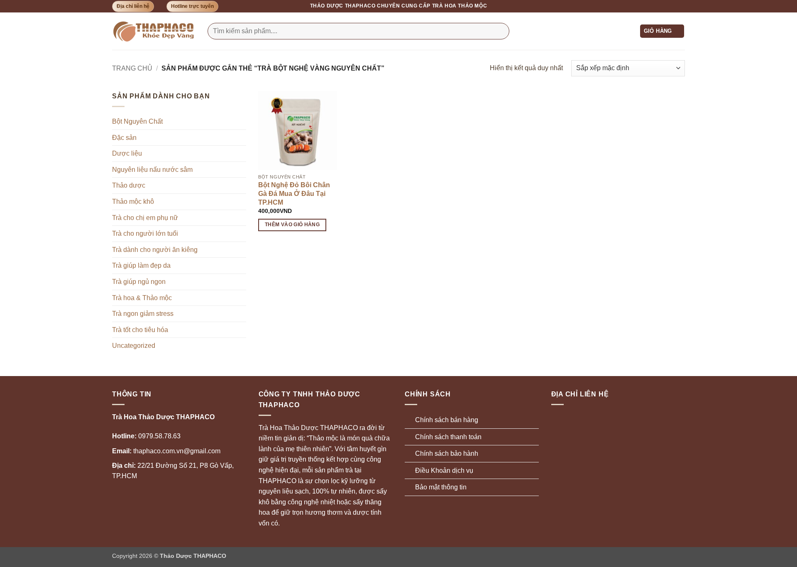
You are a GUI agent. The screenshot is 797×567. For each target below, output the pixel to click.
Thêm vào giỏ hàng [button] (292, 224)
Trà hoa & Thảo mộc (142, 297)
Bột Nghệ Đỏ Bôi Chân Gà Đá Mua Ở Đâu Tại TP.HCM (294, 193)
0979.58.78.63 (146, 436)
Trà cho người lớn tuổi (145, 233)
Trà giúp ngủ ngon (139, 281)
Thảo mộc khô (133, 201)
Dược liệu (127, 153)
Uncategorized (133, 345)
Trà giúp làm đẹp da (141, 265)
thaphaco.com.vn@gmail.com (166, 451)
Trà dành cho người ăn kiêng (155, 249)
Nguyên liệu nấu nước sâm (152, 169)
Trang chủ (132, 68)
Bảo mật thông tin (441, 487)
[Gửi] (501, 31)
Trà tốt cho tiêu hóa (140, 329)
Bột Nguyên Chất (137, 121)
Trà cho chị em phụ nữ (145, 217)
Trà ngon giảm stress (143, 313)
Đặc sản (124, 137)
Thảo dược (128, 185)
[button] (662, 31)
